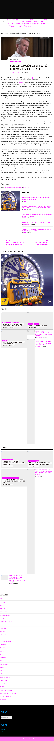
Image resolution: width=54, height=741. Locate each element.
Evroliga (12, 187)
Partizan (21, 82)
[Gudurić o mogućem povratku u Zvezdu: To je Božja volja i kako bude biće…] (31, 521)
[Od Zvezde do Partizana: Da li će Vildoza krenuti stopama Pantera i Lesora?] (31, 332)
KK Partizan (26, 187)
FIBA (44, 23)
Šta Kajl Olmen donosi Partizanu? (38, 326)
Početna (3, 732)
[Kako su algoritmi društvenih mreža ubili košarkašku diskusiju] (14, 339)
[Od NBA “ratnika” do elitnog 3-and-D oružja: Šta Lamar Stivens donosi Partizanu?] (31, 391)
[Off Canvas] (4, 21)
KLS (1, 654)
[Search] (50, 21)
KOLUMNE (36, 23)
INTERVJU (40, 23)
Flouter (24, 201)
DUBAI (28, 23)
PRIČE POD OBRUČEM (6, 690)
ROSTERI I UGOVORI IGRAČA (24, 27)
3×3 (1, 599)
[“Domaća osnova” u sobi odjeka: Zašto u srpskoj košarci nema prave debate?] (14, 321)
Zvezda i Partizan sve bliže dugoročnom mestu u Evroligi (37, 223)
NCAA (12, 27)
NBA (10, 25)
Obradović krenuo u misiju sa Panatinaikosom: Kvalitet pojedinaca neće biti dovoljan (36, 230)
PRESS (16, 20)
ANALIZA (36, 339)
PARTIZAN (17, 23)
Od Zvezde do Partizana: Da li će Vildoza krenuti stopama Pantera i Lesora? (44, 334)
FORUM (8, 20)
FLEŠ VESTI (12, 20)
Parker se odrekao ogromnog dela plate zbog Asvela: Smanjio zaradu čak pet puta (36, 198)
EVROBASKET (4, 628)
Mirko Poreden (39, 337)
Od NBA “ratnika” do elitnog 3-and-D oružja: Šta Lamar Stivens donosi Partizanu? (43, 343)
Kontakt (3, 729)
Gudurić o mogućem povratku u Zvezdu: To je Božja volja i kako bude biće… (43, 473)
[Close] (52, 2)
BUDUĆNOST (3, 612)
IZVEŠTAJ (9, 23)
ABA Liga (7, 187)
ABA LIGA (13, 23)
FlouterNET (19, 187)
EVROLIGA (30, 20)
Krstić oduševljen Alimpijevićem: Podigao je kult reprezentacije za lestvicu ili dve (40, 463)
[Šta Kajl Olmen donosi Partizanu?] (40, 321)
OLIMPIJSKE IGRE (5, 677)
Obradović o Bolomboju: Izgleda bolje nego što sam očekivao (15, 242)
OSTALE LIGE (3, 680)
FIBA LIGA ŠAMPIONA (6, 641)
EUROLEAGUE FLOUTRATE (27, 22)
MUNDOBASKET (4, 664)
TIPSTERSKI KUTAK (5, 696)
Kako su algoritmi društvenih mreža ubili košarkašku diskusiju (14, 343)
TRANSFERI (22, 25)
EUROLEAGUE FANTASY (38, 22)
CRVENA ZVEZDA (23, 23)
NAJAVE (45, 20)
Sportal (34, 78)
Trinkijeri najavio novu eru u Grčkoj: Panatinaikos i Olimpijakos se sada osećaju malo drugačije (17, 579)
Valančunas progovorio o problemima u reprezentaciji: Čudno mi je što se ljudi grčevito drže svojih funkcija (36, 207)
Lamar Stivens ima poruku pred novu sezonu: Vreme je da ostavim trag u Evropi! (37, 215)
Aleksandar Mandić (17, 72)
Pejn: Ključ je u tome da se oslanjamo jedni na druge (40, 242)
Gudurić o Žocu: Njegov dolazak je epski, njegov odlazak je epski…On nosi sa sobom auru (14, 481)
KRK (1, 661)
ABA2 (1, 605)
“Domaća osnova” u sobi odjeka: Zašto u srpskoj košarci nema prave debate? (13, 324)
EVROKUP (32, 23)
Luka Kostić (6, 327)
